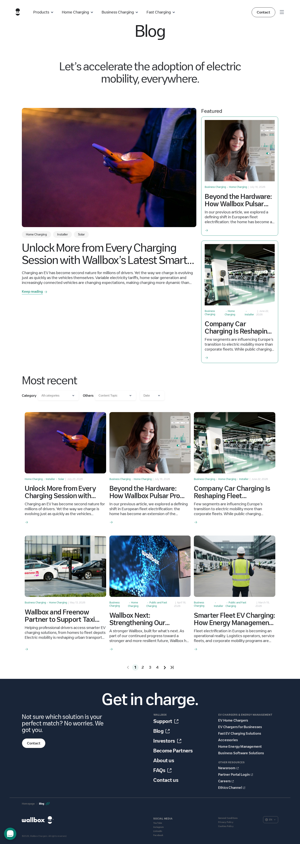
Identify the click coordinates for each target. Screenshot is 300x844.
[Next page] (164, 667)
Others (88, 395)
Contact (263, 12)
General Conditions (228, 818)
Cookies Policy (225, 826)
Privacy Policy (225, 822)
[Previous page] (128, 667)
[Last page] (172, 667)
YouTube (157, 823)
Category (29, 395)
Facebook (158, 835)
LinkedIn (157, 831)
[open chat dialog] (10, 834)
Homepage (28, 803)
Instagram (158, 827)
